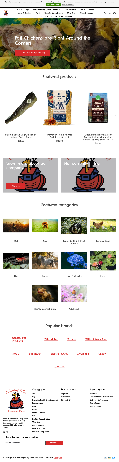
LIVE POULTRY (45, 16)
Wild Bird (74, 309)
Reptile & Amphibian (45, 309)
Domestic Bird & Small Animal (74, 242)
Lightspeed (58, 458)
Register (64, 394)
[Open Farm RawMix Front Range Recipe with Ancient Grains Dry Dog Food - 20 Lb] (98, 108)
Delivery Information (99, 400)
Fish (16, 276)
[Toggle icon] (105, 13)
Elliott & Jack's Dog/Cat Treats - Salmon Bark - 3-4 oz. (20, 136)
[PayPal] (109, 458)
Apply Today (95, 406)
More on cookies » (68, 5)
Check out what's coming (32, 52)
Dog (45, 241)
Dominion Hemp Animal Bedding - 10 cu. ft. (59, 136)
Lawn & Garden (74, 276)
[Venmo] (113, 458)
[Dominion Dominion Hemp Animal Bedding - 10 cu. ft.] (59, 108)
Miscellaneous (38, 425)
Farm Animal (103, 241)
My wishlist (66, 400)
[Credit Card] (105, 458)
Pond (103, 276)
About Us (94, 394)
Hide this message (53, 5)
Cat (16, 241)
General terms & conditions (101, 397)
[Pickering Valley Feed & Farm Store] (6, 13)
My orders (65, 397)
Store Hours (95, 403)
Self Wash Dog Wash (64, 16)
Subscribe (54, 443)
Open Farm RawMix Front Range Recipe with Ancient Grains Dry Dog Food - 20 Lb (98, 137)
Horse (45, 276)
